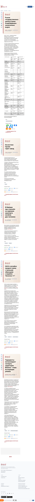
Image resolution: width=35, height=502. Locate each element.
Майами (10, 243)
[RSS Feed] (13, 493)
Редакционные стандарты (22, 480)
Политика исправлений (21, 481)
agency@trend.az (3, 472)
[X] (5, 493)
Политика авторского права (22, 487)
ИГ (8, 430)
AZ (31, 500)
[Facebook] (3, 493)
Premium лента (3, 477)
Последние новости (3, 476)
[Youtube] (7, 493)
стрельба (6, 243)
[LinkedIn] (11, 493)
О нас (19, 476)
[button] (1, 12)
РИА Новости (10, 229)
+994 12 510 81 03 (3, 471)
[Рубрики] (33, 7)
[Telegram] (9, 493)
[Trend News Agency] (3, 465)
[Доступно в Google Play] (9, 497)
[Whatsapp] (2, 493)
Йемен (6, 430)
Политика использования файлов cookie (24, 488)
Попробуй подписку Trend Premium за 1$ (11, 132)
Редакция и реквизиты (21, 477)
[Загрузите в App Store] (3, 497)
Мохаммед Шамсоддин (14, 430)
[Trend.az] (4, 7)
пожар (6, 184)
